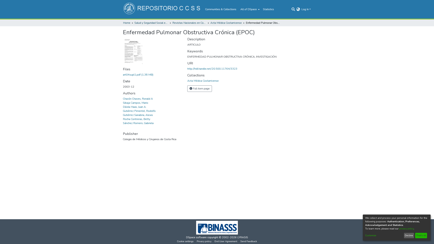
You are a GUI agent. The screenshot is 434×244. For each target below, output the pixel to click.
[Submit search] (293, 9)
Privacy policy (204, 241)
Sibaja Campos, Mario (135, 103)
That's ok (421, 235)
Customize (370, 235)
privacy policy (406, 228)
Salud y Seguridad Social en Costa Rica (151, 23)
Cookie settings (185, 241)
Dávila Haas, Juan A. (134, 107)
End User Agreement (226, 241)
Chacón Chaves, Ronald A (138, 99)
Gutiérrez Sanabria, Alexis (138, 115)
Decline (409, 235)
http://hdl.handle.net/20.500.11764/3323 (212, 69)
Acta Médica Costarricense (226, 23)
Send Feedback (248, 241)
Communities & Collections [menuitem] (220, 9)
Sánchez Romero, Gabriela (138, 123)
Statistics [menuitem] (268, 9)
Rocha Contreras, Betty (136, 119)
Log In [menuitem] (305, 9)
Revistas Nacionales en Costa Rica (189, 23)
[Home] (162, 9)
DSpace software (196, 237)
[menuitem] (250, 9)
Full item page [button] (201, 88)
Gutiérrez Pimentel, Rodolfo (139, 111)
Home (126, 23)
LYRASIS (242, 237)
